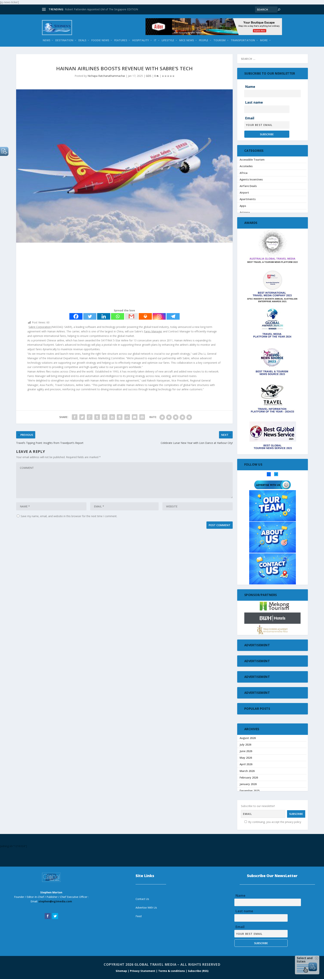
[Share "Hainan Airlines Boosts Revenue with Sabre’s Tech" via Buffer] (119, 417)
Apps (243, 206)
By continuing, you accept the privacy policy (274, 822)
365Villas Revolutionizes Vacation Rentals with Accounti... (99, 9)
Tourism (219, 40)
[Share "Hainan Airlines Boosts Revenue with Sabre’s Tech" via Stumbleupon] (127, 417)
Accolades (246, 166)
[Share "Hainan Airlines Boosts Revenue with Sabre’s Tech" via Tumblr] (97, 417)
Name (250, 86)
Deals (82, 40)
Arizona (245, 212)
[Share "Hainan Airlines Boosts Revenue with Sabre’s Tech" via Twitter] (82, 417)
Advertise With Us (146, 907)
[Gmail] (131, 316)
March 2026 (247, 771)
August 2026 (248, 738)
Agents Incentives (251, 179)
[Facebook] (75, 316)
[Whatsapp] (117, 316)
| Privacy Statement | (143, 971)
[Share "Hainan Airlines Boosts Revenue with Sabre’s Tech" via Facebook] (74, 417)
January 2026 (248, 784)
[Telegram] (173, 316)
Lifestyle (168, 40)
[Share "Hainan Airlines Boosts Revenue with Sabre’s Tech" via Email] (134, 417)
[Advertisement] (124, 276)
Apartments (248, 199)
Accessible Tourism (252, 159)
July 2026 (245, 744)
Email (249, 118)
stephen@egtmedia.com (55, 901)
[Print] (145, 316)
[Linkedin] (103, 316)
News (46, 40)
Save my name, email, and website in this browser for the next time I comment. (69, 516)
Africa (244, 173)
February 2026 (249, 777)
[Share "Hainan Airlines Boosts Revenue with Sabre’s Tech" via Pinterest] (104, 417)
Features (120, 40)
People (203, 40)
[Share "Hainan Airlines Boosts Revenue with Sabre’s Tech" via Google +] (89, 417)
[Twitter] (89, 316)
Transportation (243, 40)
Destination (64, 40)
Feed (139, 916)
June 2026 (246, 751)
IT (155, 40)
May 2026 (246, 757)
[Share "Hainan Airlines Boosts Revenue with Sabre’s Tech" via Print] (142, 417)
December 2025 (250, 790)
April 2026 (246, 764)
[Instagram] (159, 316)
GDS (148, 76)
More (264, 40)
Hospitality (140, 40)
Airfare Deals (248, 186)
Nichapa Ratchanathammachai (106, 76)
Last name (254, 102)
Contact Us (142, 899)
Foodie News (100, 40)
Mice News (186, 40)
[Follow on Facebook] (48, 916)
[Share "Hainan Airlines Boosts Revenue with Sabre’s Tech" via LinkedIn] (112, 417)
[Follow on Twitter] (55, 916)
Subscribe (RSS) (198, 971)
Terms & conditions (172, 971)
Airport (244, 192)
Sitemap (122, 971)
